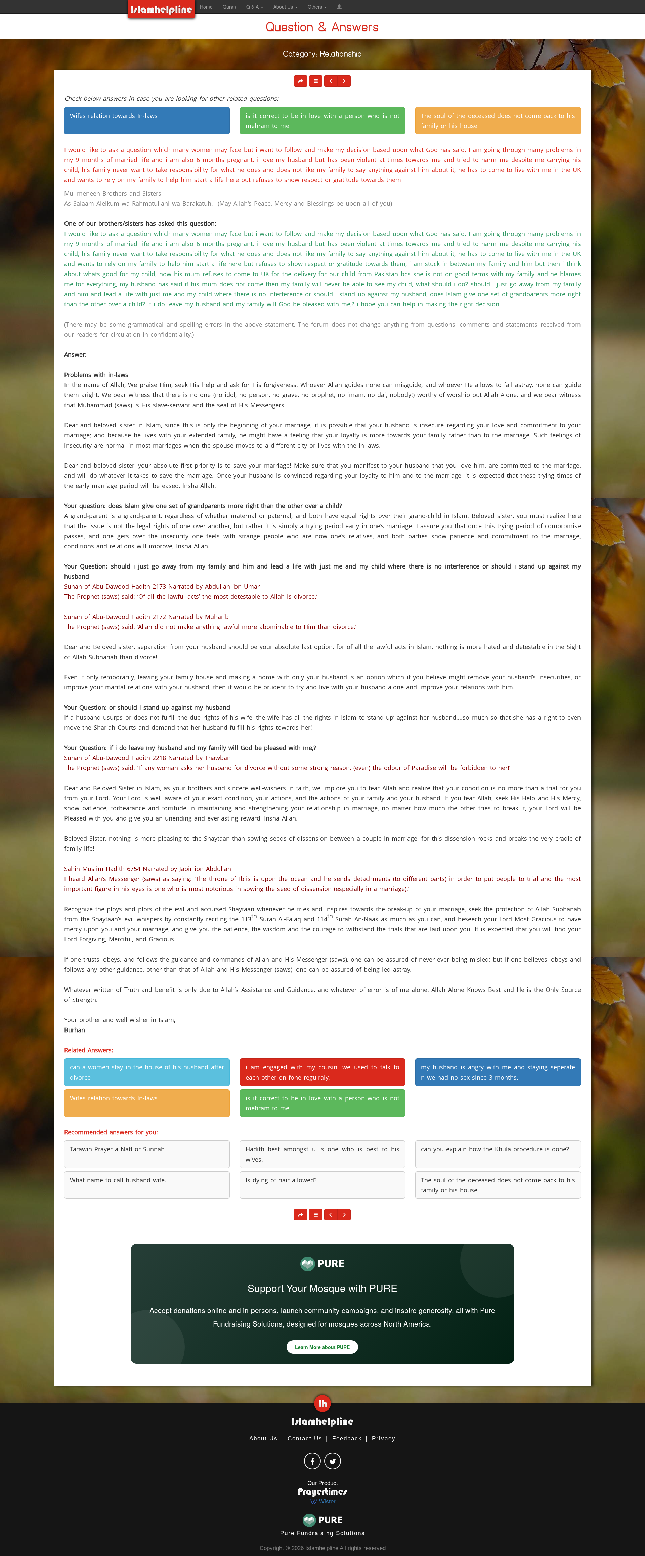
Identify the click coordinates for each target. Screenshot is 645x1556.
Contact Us (305, 1438)
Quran (229, 6)
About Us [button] (283, 6)
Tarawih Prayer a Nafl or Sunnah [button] (117, 1149)
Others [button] (316, 6)
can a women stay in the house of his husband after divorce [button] (147, 1072)
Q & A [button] (253, 6)
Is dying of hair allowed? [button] (281, 1180)
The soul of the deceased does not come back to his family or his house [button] (498, 121)
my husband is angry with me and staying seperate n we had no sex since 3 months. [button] (498, 1072)
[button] (339, 6)
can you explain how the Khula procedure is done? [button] (495, 1149)
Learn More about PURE (322, 1347)
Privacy (384, 1438)
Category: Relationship (322, 55)
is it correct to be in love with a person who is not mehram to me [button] (323, 121)
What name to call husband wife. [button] (118, 1180)
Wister (326, 1501)
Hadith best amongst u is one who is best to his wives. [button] (323, 1154)
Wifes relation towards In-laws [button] (114, 116)
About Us (263, 1438)
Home (206, 6)
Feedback (347, 1438)
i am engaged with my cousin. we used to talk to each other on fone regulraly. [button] (323, 1072)
